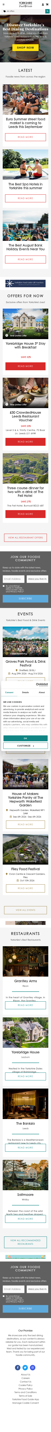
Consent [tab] (9, 692)
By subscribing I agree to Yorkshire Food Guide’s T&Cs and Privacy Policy (15, 589)
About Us (25, 1375)
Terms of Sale (25, 1396)
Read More (25, 137)
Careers (25, 1378)
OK (25, 738)
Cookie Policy (26, 1385)
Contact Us (25, 1382)
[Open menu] (3, 4)
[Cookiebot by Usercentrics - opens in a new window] (36, 685)
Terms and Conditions (25, 1392)
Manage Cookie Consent (25, 1403)
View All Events (25, 910)
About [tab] (42, 692)
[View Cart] (47, 5)
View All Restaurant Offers (25, 538)
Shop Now (25, 47)
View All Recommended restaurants (25, 1242)
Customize (24, 746)
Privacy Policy (25, 1389)
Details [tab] (25, 692)
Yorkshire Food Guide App (25, 1399)
